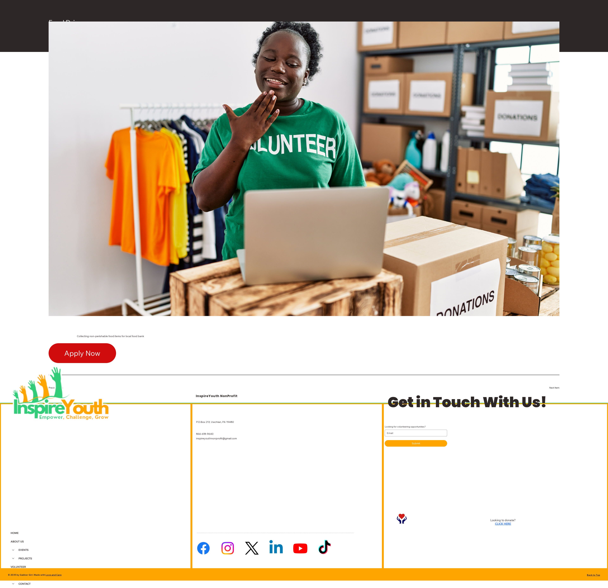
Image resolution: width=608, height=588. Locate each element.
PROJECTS (25, 558)
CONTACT (25, 583)
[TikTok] (324, 548)
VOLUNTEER (18, 566)
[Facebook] (203, 548)
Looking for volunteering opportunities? (405, 426)
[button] (82, 353)
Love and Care (54, 574)
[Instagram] (227, 548)
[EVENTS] (13, 550)
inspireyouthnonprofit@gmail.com (216, 438)
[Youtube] (300, 548)
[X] (252, 548)
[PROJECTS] (13, 558)
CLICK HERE (503, 524)
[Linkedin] (276, 548)
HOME (15, 532)
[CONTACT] (13, 584)
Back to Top (593, 575)
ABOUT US (17, 541)
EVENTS (23, 549)
